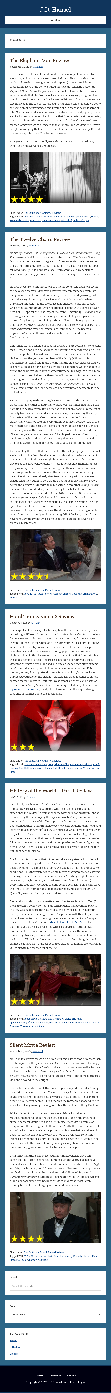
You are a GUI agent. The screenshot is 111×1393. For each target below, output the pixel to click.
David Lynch (83, 216)
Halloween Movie (51, 220)
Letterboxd (15, 1347)
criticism (87, 764)
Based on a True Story (64, 216)
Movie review (74, 768)
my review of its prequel (24, 689)
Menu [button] (58, 20)
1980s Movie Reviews (41, 216)
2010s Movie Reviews (35, 764)
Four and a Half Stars (83, 593)
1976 (50, 1256)
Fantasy (14, 768)
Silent (44, 1260)
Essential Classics (19, 220)
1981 (50, 1018)
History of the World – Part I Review (51, 791)
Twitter (13, 1340)
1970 (26, 593)
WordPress (69, 1382)
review (90, 768)
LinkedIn (14, 1353)
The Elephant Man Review (39, 60)
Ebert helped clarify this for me (68, 922)
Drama (94, 216)
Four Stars (35, 220)
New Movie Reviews (50, 213)
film (21, 768)
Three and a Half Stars (32, 1026)
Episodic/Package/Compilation (26, 1022)
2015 (50, 764)
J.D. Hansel (55, 9)
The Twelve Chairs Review (40, 239)
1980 (26, 216)
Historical (66, 220)
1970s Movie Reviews (41, 593)
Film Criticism (31, 213)
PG (87, 220)
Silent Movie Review (33, 1045)
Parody (33, 1260)
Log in (82, 1382)
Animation (76, 764)
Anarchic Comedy (62, 1256)
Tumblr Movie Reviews (52, 1252)
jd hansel (49, 768)
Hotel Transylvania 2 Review (42, 616)
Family (96, 764)
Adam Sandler (61, 764)
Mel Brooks (79, 220)
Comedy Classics (62, 593)
